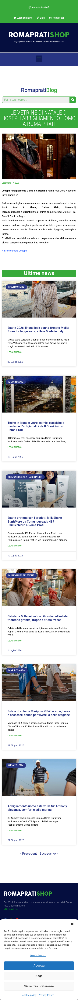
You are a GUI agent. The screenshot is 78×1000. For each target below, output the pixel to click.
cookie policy (29, 995)
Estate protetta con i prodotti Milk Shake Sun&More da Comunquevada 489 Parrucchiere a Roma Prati (35, 521)
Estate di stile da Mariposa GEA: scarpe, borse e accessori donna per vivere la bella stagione (39, 713)
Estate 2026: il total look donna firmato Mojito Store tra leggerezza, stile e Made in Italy (38, 329)
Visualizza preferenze (39, 986)
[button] (72, 924)
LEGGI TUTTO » (15, 352)
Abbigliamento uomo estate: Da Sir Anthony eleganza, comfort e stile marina (37, 808)
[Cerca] (72, 100)
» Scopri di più (11, 909)
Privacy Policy (46, 995)
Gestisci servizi (38, 955)
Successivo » (49, 853)
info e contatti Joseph (15, 250)
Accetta (39, 965)
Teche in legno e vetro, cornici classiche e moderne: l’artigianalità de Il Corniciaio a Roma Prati (36, 426)
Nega (39, 976)
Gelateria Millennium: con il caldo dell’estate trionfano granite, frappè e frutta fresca (38, 618)
